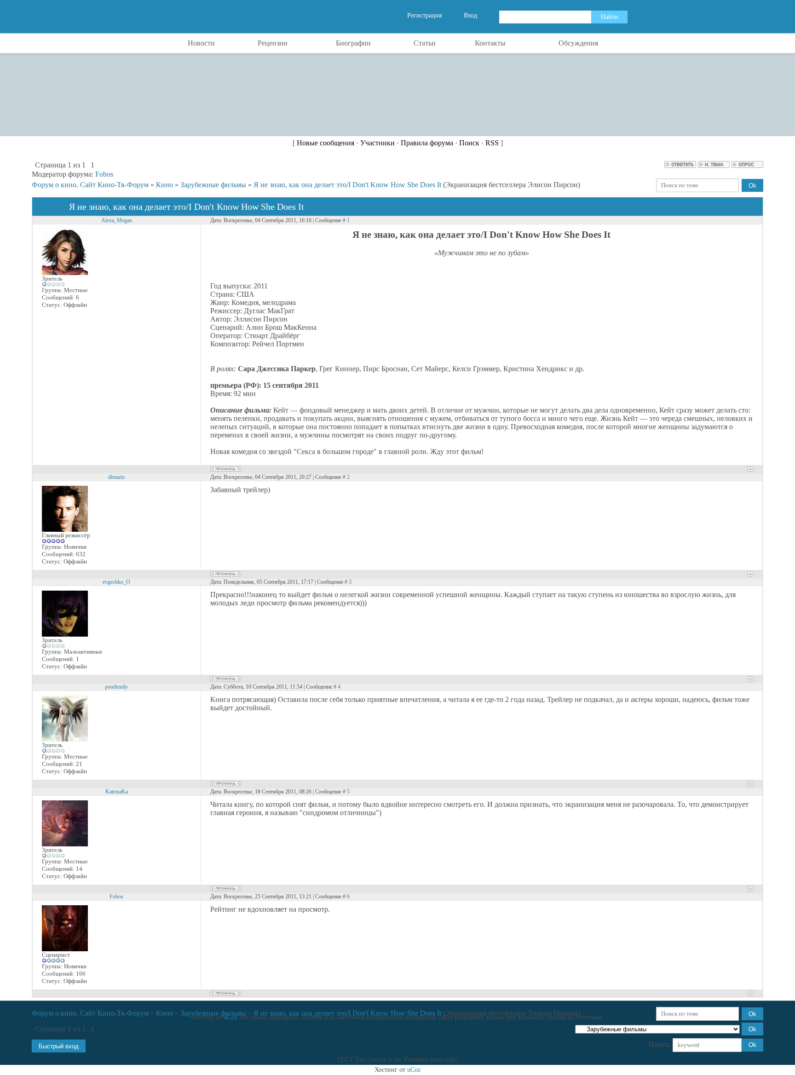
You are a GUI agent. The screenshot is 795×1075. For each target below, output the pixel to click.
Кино (164, 185)
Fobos (104, 174)
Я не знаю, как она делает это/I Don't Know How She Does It (347, 185)
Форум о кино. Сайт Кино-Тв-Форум (90, 185)
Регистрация (424, 15)
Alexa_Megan (116, 220)
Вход (470, 15)
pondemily (116, 687)
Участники (377, 143)
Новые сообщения (325, 143)
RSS (492, 143)
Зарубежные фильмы (213, 185)
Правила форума (427, 143)
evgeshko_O (116, 582)
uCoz (230, 1017)
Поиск (469, 143)
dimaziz (116, 477)
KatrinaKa (116, 791)
